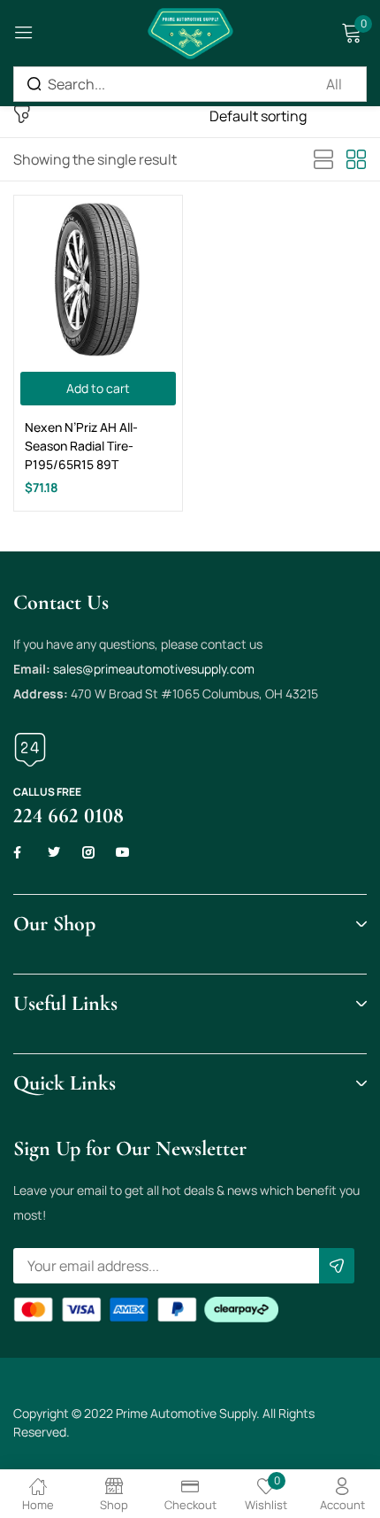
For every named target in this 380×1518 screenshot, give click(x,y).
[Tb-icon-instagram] (88, 852)
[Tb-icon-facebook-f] (19, 852)
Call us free (47, 791)
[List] (323, 160)
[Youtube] (123, 852)
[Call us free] (30, 750)
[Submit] (336, 1265)
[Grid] (356, 160)
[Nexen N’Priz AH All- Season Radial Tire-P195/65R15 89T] (98, 280)
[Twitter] (54, 852)
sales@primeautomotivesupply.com (154, 668)
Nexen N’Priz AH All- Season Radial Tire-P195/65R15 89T (81, 446)
